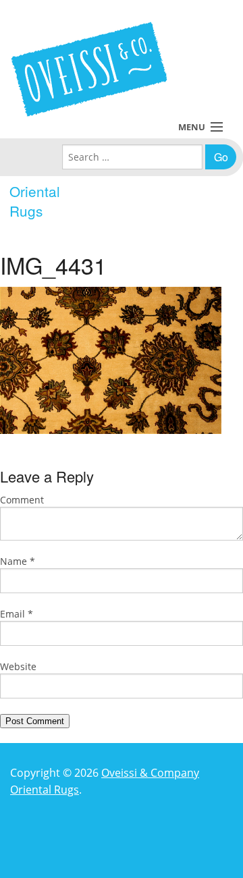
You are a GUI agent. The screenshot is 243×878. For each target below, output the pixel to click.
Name (17, 561)
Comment (22, 499)
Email (16, 613)
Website (18, 666)
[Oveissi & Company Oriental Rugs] (89, 69)
